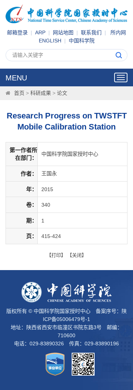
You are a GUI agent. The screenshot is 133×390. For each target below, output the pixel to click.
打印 (56, 255)
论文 (62, 93)
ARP (40, 32)
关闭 (77, 255)
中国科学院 (82, 41)
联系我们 (91, 32)
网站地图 (63, 32)
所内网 (118, 32)
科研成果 (40, 93)
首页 (19, 93)
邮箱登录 (17, 32)
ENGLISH (50, 41)
